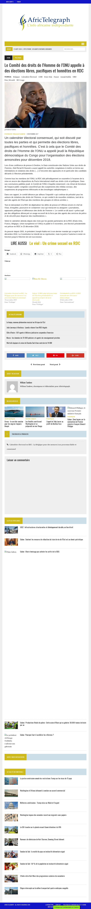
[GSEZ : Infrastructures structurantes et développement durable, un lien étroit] (11, 532)
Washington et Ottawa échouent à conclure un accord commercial (42, 790)
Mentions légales (53, 907)
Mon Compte (10, 2)
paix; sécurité (10, 80)
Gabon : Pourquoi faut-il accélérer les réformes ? (37, 735)
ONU (74, 77)
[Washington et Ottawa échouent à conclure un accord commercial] (11, 795)
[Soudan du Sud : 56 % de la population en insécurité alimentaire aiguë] (11, 868)
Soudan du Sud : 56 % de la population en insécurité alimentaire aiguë (44, 863)
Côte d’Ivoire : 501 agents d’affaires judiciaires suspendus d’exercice (30, 332)
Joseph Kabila (66, 77)
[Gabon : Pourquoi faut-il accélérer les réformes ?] (11, 746)
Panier (19, 2)
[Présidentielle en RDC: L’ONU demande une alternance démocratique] (73, 285)
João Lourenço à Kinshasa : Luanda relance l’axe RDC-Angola (27, 327)
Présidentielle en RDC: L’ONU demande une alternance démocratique (70, 295)
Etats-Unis (48, 77)
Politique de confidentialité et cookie (74, 905)
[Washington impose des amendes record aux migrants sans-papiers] (11, 820)
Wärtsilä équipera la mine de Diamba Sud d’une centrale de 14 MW (29, 343)
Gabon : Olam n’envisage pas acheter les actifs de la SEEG (39, 551)
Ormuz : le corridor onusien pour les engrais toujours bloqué (14, 424)
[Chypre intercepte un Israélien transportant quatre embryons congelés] (11, 893)
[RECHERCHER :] (74, 48)
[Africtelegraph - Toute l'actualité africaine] (45, 22)
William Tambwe (19, 134)
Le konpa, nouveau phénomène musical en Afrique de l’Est (26, 322)
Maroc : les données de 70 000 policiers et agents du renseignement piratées (33, 338)
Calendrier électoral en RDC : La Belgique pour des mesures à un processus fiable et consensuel (16, 295)
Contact (58, 905)
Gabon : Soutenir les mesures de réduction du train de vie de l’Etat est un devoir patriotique (51, 539)
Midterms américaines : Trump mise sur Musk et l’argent (39, 802)
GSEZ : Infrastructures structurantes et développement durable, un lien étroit (46, 527)
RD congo (20, 80)
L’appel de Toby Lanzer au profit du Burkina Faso (54, 422)
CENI (41, 77)
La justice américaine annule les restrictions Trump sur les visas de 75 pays (46, 778)
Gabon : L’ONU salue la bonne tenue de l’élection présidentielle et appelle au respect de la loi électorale (44, 296)
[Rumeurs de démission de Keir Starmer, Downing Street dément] (11, 844)
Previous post (39, 364)
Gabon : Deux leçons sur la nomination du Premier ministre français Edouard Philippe (76, 423)
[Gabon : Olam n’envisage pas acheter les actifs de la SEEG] (11, 715)
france (56, 77)
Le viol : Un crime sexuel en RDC (54, 243)
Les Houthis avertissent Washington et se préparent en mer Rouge (34, 424)
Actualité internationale (15, 772)
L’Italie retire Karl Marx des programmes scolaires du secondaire (42, 876)
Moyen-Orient (31, 419)
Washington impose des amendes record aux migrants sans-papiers (43, 815)
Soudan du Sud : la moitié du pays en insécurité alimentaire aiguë (42, 851)
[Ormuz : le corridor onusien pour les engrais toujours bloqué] (14, 416)
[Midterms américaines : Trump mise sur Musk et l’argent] (11, 807)
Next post (54, 364)
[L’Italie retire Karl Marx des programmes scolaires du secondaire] (11, 881)
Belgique (16, 77)
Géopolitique (10, 419)
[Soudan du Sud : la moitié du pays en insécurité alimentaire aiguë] (11, 856)
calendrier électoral (29, 77)
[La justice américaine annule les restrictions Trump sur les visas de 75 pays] (11, 783)
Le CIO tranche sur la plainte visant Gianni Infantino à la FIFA (40, 827)
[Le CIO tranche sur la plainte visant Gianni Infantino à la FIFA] (11, 832)
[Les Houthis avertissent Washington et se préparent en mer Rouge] (35, 415)
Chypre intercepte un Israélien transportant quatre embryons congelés (44, 888)
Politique (50, 419)
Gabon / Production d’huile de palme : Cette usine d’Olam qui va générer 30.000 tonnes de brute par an (53, 723)
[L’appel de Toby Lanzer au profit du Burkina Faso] (55, 415)
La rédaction (49, 905)
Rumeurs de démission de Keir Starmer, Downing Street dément (42, 839)
